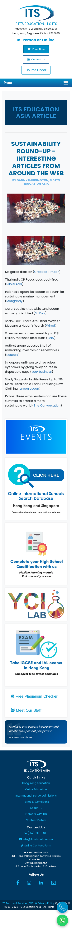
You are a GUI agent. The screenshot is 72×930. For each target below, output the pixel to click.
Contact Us (38, 59)
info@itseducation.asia (38, 839)
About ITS (36, 808)
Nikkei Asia (14, 284)
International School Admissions (36, 795)
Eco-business (41, 371)
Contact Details (36, 820)
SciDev (40, 313)
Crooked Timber (46, 272)
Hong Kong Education (36, 783)
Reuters (12, 355)
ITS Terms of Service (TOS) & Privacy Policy (28, 903)
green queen (29, 388)
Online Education (36, 789)
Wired (50, 325)
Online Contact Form (37, 845)
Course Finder (36, 70)
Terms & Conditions (36, 802)
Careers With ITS (36, 814)
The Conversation (47, 405)
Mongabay (14, 301)
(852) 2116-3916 (37, 833)
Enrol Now (38, 49)
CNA (50, 338)
